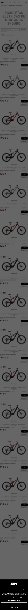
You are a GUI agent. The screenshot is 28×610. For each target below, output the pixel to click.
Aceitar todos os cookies (14, 600)
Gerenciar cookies (14, 603)
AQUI (23, 594)
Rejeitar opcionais (14, 607)
